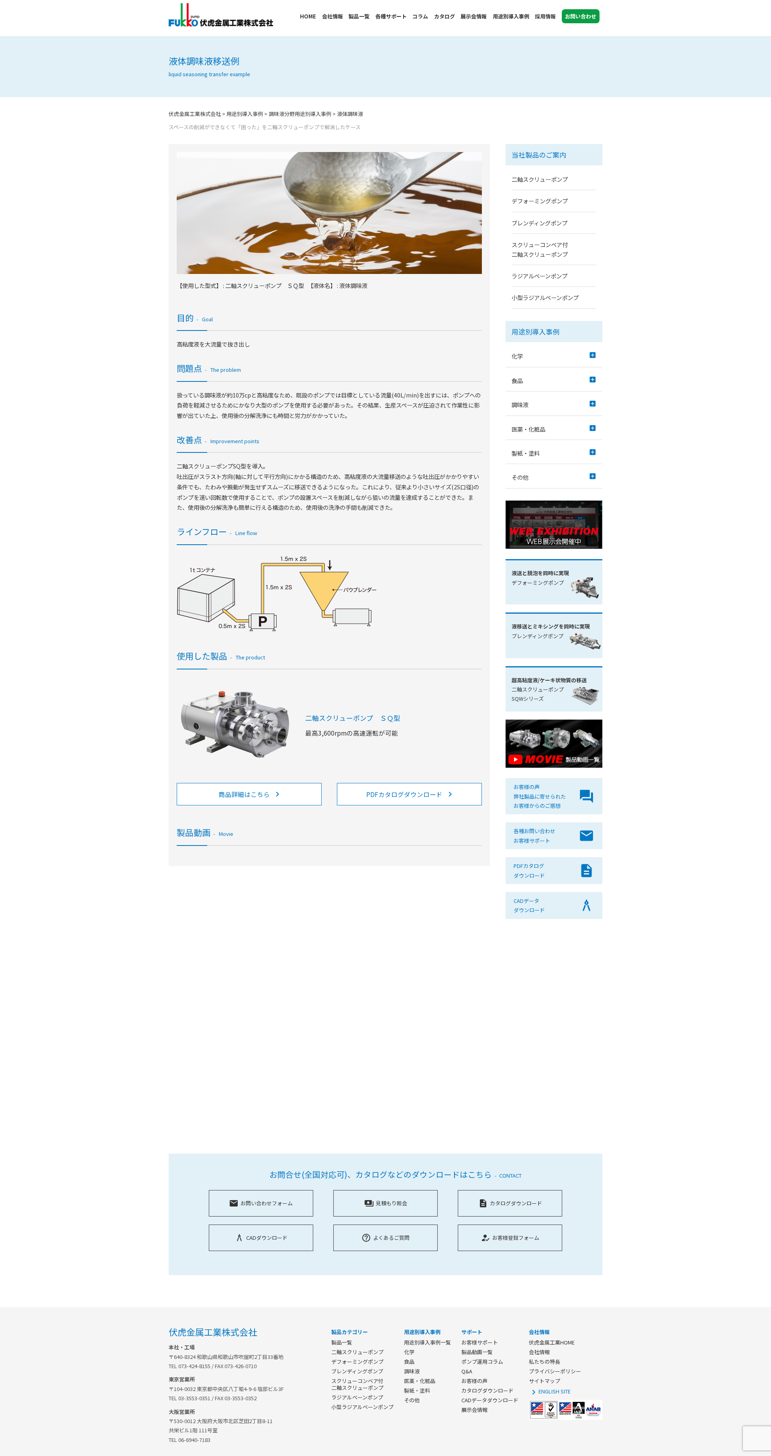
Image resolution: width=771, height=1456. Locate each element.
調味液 (412, 1371)
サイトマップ (544, 1381)
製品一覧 (341, 1342)
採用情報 (545, 16)
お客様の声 (474, 1381)
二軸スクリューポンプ (540, 179)
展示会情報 (474, 1409)
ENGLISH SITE (550, 1391)
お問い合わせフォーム (261, 1203)
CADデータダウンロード (489, 1400)
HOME (308, 16)
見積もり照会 (385, 1203)
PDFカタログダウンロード (410, 794)
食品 (409, 1361)
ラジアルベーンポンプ (539, 276)
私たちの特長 (544, 1361)
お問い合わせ (580, 16)
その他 (412, 1400)
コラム (420, 16)
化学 (409, 1352)
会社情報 (539, 1352)
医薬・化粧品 (419, 1381)
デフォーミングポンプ (540, 201)
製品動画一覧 (477, 1352)
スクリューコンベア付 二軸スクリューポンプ (357, 1384)
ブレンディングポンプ (539, 223)
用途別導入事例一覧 (427, 1342)
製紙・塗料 (417, 1390)
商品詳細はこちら (250, 794)
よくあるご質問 (385, 1237)
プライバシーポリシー (555, 1371)
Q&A (466, 1371)
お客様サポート (479, 1342)
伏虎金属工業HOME (552, 1342)
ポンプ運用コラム (482, 1361)
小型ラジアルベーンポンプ (545, 297)
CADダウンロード (261, 1237)
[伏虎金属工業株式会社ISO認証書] (565, 1418)
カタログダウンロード (510, 1203)
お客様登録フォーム (510, 1237)
